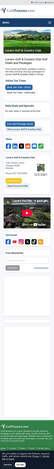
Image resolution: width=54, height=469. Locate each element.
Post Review (13, 180)
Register (50, 2)
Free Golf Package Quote (20, 124)
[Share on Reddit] (27, 146)
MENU (5, 22)
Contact (12, 448)
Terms (32, 448)
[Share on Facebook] (8, 146)
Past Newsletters (41, 268)
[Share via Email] (34, 146)
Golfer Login (38, 2)
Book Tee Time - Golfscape (21, 92)
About (3, 448)
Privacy (22, 448)
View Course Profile (17, 186)
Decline (8, 464)
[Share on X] (21, 146)
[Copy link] (40, 146)
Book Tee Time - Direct (19, 87)
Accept (20, 464)
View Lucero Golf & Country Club (24, 129)
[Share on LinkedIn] (14, 146)
